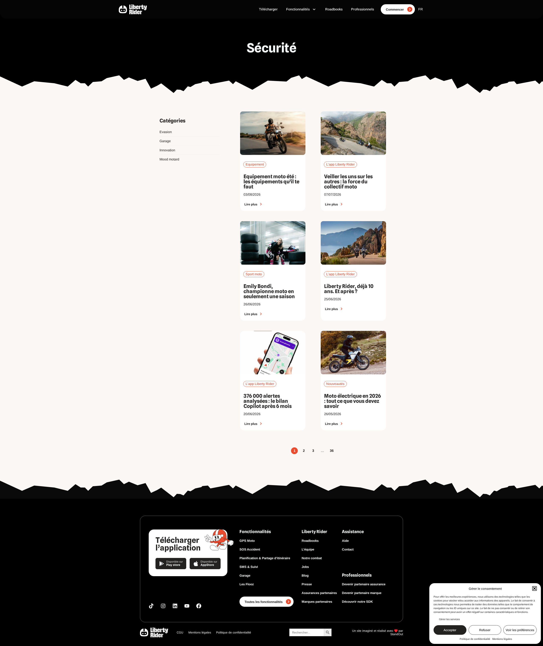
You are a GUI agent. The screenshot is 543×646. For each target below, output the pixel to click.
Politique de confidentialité (475, 639)
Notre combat (312, 558)
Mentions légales (502, 639)
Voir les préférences (520, 630)
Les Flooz (246, 584)
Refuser (484, 630)
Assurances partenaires (319, 593)
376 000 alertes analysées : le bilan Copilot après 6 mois (268, 401)
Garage (165, 141)
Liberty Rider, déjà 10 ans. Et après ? (349, 288)
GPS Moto (247, 540)
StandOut (396, 634)
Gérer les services (449, 619)
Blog (305, 575)
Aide (345, 540)
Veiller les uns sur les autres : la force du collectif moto (348, 181)
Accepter (450, 630)
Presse (307, 584)
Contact (348, 549)
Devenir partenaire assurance (363, 584)
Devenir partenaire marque (361, 593)
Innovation (167, 150)
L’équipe (308, 549)
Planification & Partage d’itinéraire (264, 558)
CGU (180, 632)
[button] (534, 588)
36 (331, 449)
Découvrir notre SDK (357, 601)
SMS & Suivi (248, 567)
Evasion (166, 132)
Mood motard (169, 159)
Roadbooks (310, 540)
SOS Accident (249, 549)
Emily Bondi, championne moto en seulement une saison (269, 291)
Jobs (305, 567)
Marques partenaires (317, 601)
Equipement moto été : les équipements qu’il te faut (271, 181)
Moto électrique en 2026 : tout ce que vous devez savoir (352, 401)
